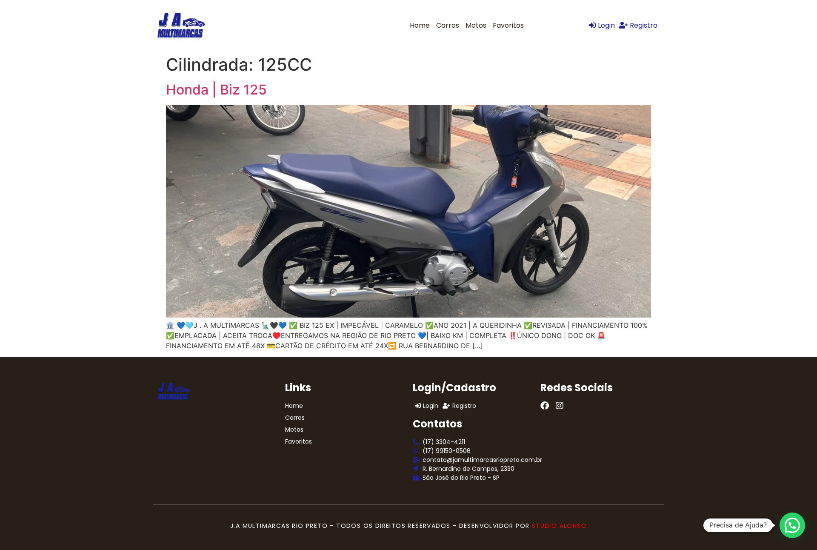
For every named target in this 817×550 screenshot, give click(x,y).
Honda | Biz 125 (216, 89)
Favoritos (508, 25)
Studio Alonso (559, 525)
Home (420, 25)
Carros (447, 25)
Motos (476, 25)
